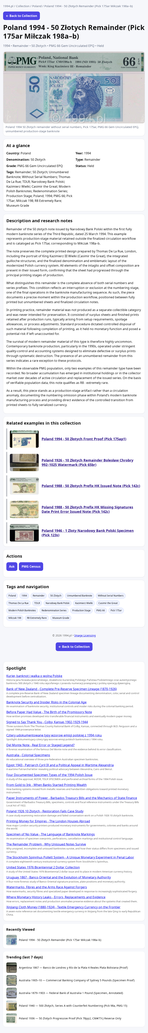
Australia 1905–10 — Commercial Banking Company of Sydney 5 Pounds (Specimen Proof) (77, 980)
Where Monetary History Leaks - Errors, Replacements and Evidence (55, 897)
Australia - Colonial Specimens (28, 755)
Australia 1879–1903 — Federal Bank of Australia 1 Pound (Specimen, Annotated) (71, 993)
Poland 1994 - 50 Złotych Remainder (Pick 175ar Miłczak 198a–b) (60, 940)
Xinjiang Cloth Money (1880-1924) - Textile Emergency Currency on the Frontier (63, 907)
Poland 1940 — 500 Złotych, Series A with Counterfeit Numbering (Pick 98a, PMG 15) (73, 1005)
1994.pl (8, 6)
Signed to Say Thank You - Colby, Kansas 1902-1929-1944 (47, 722)
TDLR (37, 603)
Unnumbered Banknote (79, 595)
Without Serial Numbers (111, 595)
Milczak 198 (14, 618)
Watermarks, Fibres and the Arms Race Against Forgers (46, 887)
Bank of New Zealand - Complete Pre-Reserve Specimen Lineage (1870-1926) (61, 689)
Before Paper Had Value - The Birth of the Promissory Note (49, 712)
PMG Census (31, 566)
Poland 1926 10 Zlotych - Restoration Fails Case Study (44, 811)
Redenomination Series (54, 610)
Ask (12, 566)
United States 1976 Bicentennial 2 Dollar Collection (43, 867)
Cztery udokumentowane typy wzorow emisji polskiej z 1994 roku (54, 735)
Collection (22, 6)
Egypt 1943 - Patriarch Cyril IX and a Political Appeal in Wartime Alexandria (60, 765)
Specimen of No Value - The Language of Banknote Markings (50, 834)
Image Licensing (85, 635)
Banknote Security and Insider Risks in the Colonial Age (46, 702)
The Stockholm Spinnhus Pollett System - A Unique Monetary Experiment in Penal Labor (70, 857)
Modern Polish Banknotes (22, 610)
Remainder (39, 595)
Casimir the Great (108, 603)
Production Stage (81, 610)
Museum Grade (60, 618)
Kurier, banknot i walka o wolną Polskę (34, 676)
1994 (24, 595)
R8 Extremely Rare (37, 618)
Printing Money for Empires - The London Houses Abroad (48, 821)
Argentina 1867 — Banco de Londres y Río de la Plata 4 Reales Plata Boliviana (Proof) (73, 967)
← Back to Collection (21, 16)
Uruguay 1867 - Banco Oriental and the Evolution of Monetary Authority (58, 877)
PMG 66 (100, 610)
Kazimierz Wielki (84, 603)
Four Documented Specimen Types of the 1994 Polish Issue (49, 775)
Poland (37, 6)
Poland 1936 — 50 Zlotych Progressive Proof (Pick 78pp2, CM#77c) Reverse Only (70, 1018)
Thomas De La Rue (18, 603)
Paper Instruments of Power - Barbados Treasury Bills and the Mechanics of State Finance (71, 798)
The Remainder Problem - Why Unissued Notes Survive (46, 844)
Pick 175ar (116, 610)
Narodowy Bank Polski (57, 603)
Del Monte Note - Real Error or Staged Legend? (40, 745)
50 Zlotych (55, 595)
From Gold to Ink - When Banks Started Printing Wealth (46, 785)
